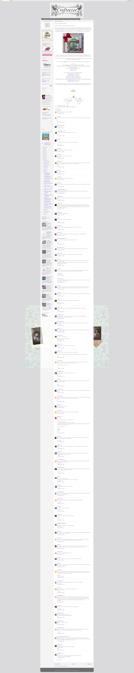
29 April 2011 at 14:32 (60, 657)
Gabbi (58, 328)
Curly (58, 268)
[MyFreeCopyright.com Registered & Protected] (47, 75)
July (45, 167)
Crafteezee (48, 95)
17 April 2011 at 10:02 (60, 113)
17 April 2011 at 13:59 (60, 289)
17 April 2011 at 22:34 (60, 527)
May (45, 170)
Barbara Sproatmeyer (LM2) (62, 636)
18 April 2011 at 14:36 (60, 584)
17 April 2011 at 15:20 (60, 311)
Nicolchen (59, 498)
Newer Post (57, 664)
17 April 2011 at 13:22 (60, 275)
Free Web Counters (47, 144)
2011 (44, 159)
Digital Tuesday (70, 81)
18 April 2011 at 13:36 (60, 577)
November (46, 162)
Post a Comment (59, 659)
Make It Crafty (69, 106)
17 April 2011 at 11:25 (60, 200)
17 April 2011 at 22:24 (60, 511)
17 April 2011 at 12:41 (60, 229)
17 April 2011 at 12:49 (60, 244)
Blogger (77, 670)
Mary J (58, 212)
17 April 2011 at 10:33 (60, 158)
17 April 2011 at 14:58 (60, 303)
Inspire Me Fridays (68, 656)
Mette (58, 436)
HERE (79, 31)
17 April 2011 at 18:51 (60, 407)
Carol (58, 544)
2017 (44, 151)
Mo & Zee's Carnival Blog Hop (48, 224)
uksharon (59, 335)
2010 (44, 214)
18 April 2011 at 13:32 (60, 566)
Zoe (57, 285)
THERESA (59, 196)
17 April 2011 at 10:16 (60, 145)
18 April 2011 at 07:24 (60, 554)
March (45, 209)
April (45, 171)
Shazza (58, 404)
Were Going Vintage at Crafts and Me (47, 176)
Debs (58, 563)
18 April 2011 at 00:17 (60, 541)
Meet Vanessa (46, 197)
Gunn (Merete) (59, 491)
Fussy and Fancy (70, 74)
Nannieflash (59, 321)
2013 (44, 156)
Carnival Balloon (60, 106)
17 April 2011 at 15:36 (60, 318)
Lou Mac (58, 203)
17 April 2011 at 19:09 (60, 441)
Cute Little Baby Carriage (48, 178)
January (45, 212)
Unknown (59, 360)
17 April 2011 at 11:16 (60, 193)
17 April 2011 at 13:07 (60, 265)
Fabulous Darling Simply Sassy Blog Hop (49, 277)
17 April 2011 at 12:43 (60, 235)
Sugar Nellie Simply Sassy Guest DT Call (48, 199)
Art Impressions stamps (70, 78)
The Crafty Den (59, 247)
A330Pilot (70, 670)
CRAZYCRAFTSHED (60, 523)
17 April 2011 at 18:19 (60, 376)
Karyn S (58, 232)
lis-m (58, 587)
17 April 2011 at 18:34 (60, 392)
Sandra (58, 514)
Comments (45, 91)
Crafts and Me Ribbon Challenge (47, 192)
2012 (44, 158)
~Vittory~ (58, 644)
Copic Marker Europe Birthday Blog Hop (49, 233)
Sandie (58, 410)
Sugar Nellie (74, 106)
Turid (58, 170)
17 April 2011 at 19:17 (60, 456)
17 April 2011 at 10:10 (60, 135)
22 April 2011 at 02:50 (60, 617)
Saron (58, 605)
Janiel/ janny (59, 580)
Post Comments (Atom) (63, 666)
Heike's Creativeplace (61, 238)
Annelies (58, 253)
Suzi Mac (58, 161)
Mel (57, 476)
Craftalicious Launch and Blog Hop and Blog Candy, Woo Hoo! (49, 242)
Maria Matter (59, 653)
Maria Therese (59, 125)
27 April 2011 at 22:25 (60, 641)
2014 (44, 155)
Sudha (58, 110)
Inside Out (45, 193)
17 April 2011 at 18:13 (60, 368)
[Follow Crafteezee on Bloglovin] (45, 61)
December (46, 160)
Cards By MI (59, 371)
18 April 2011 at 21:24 (60, 602)
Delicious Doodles (70, 73)
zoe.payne (59, 389)
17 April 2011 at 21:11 (60, 495)
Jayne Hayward (60, 467)
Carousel (64, 106)
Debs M (58, 148)
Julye (58, 557)
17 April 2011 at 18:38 (60, 401)
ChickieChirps (59, 627)
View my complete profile (46, 104)
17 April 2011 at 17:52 (60, 347)
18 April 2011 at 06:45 (60, 548)
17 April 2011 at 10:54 (60, 186)
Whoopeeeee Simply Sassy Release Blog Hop (48, 251)
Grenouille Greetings (61, 189)
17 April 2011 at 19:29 (60, 464)
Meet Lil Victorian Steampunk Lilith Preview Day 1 (47, 174)
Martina (58, 225)
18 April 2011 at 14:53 (60, 592)
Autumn (58, 451)
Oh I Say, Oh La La (47, 185)
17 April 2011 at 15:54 (60, 325)
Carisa (58, 537)
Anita (58, 292)
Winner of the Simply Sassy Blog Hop (47, 201)
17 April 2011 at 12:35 (60, 222)
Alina (58, 154)
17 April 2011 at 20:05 (60, 488)
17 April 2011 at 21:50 (60, 503)
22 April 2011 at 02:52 (60, 624)
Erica (58, 379)
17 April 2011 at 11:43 (60, 214)
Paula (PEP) (59, 595)
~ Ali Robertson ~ (60, 131)
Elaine (58, 506)
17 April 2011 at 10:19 (60, 151)
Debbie (58, 182)
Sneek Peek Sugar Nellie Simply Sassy (48, 195)
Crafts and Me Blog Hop (48, 206)
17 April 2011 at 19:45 (60, 481)
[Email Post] (67, 105)
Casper (58, 416)
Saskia (58, 299)
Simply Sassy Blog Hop (48, 295)
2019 (44, 148)
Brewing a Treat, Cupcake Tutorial (47, 181)
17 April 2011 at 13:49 (60, 282)
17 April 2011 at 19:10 (60, 448)
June (45, 169)
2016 (44, 152)
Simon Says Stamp (70, 80)
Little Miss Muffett (58, 79)
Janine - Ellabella (60, 459)
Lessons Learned (47, 179)
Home (73, 664)
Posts (44, 89)
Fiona (58, 116)
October (45, 163)
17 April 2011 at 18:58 (60, 413)
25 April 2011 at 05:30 (60, 633)
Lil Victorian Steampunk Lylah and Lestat (49, 304)
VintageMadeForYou (47, 67)
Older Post (89, 664)
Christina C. (59, 314)
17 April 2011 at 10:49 (60, 173)
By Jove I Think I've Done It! (49, 286)
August (45, 166)
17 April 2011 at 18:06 (60, 357)
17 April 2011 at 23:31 (60, 534)
